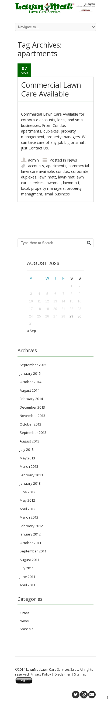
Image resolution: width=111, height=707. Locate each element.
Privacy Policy (40, 674)
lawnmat (53, 182)
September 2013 (33, 432)
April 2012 (27, 508)
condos (62, 171)
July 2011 (27, 568)
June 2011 (27, 576)
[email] (92, 695)
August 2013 (29, 441)
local (25, 188)
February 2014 (31, 398)
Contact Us (38, 148)
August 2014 (29, 390)
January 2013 (30, 483)
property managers (48, 188)
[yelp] (84, 695)
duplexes (28, 177)
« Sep (31, 330)
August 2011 (29, 559)
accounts (36, 165)
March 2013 (29, 466)
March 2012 (29, 517)
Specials (26, 628)
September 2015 (33, 364)
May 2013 (27, 458)
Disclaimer (62, 674)
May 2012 (27, 500)
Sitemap (80, 674)
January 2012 (30, 534)
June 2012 (27, 492)
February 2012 (31, 525)
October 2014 (30, 381)
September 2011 (33, 551)
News (72, 160)
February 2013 (31, 475)
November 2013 (32, 415)
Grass (25, 612)
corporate (79, 171)
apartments (56, 165)
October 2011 (30, 542)
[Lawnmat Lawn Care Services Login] (24, 682)
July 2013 (27, 449)
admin (33, 160)
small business (57, 194)
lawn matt (47, 177)
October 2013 (30, 424)
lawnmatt (71, 182)
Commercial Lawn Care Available (51, 89)
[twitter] (76, 695)
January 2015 (30, 373)
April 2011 (27, 585)
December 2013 (32, 407)
